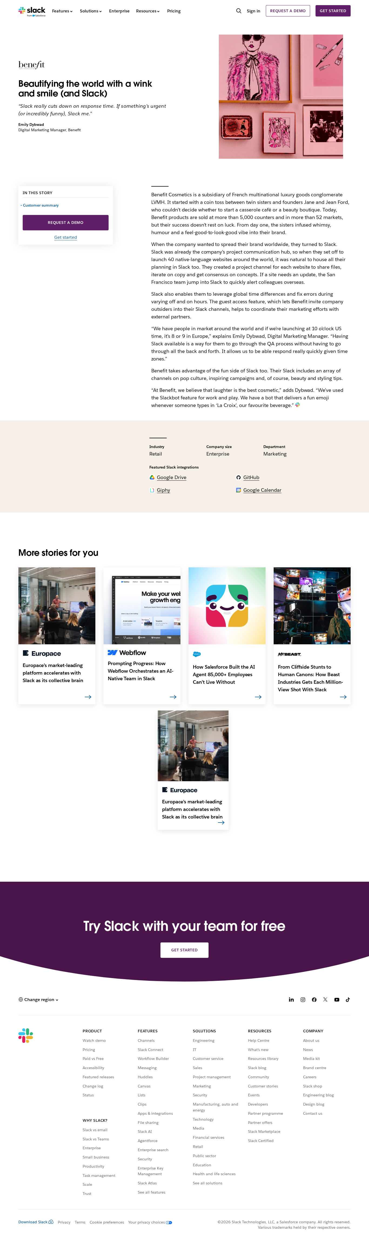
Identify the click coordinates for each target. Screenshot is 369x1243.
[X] (325, 1000)
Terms (80, 1222)
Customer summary (41, 205)
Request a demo (288, 10)
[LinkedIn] (291, 1000)
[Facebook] (314, 1000)
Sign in (253, 11)
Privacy (64, 1222)
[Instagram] (302, 1000)
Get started (333, 10)
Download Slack (33, 1222)
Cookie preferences (107, 1222)
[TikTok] (348, 1000)
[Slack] (32, 11)
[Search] (238, 11)
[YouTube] (336, 1000)
